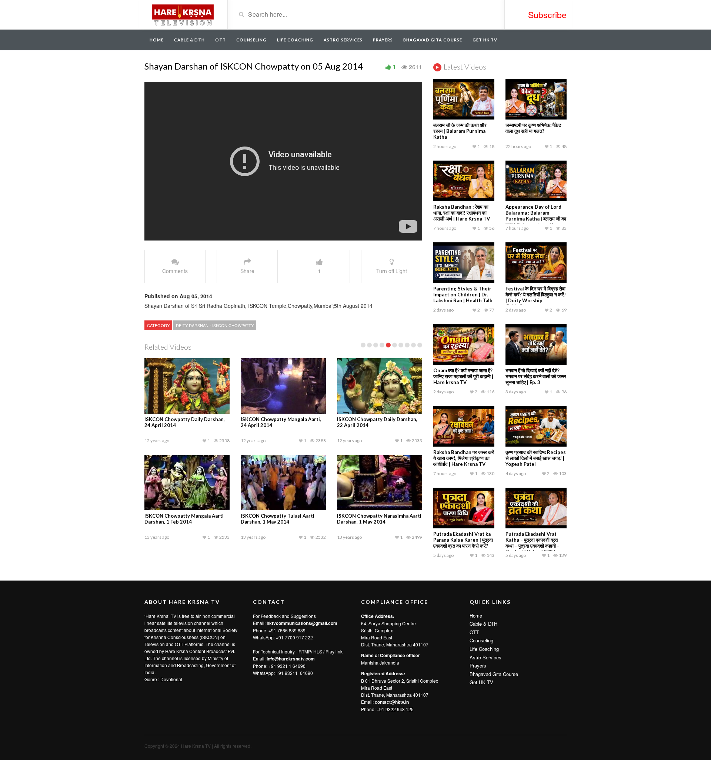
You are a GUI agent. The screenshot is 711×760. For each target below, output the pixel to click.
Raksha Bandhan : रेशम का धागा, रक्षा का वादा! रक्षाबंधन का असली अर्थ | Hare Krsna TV (461, 213)
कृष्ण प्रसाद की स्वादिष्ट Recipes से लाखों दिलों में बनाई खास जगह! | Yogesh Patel (535, 458)
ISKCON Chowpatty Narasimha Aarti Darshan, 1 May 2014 (379, 519)
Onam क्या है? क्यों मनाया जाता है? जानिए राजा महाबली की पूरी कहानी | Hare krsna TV (463, 376)
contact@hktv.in (392, 702)
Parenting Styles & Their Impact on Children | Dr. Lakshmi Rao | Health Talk (462, 294)
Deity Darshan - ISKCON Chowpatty (215, 325)
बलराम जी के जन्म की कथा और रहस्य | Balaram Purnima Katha (460, 131)
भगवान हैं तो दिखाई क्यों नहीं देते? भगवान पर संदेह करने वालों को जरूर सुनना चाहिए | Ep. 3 (535, 376)
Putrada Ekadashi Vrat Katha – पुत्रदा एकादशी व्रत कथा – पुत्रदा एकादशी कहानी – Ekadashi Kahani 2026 (532, 543)
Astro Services (343, 39)
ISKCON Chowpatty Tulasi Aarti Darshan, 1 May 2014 (277, 519)
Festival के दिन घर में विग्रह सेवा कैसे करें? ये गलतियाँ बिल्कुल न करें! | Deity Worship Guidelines (535, 297)
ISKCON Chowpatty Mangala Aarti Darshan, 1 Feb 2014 (184, 519)
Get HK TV (485, 39)
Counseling (251, 39)
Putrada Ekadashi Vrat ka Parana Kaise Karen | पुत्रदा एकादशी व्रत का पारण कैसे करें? (463, 540)
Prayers (383, 39)
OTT (220, 39)
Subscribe (547, 15)
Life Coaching (295, 39)
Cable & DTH (189, 39)
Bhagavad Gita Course (432, 39)
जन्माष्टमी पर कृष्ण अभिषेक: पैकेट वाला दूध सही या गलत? (533, 128)
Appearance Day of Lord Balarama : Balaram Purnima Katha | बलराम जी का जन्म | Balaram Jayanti (535, 216)
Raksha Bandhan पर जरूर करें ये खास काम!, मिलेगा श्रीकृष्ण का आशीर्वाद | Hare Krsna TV (463, 458)
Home (157, 39)
